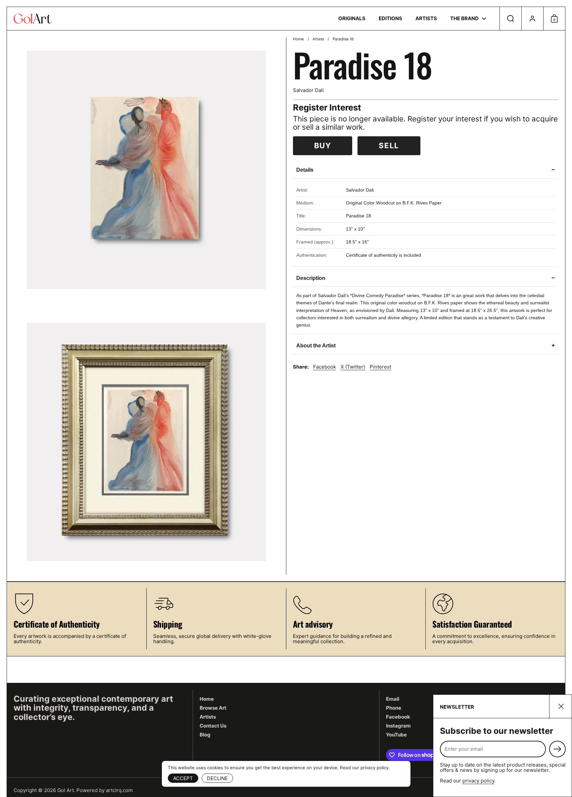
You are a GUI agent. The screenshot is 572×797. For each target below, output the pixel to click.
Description (425, 278)
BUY (322, 145)
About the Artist (425, 345)
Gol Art (65, 790)
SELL (389, 145)
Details (425, 169)
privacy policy (478, 780)
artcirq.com (119, 790)
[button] (510, 18)
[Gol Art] (33, 18)
